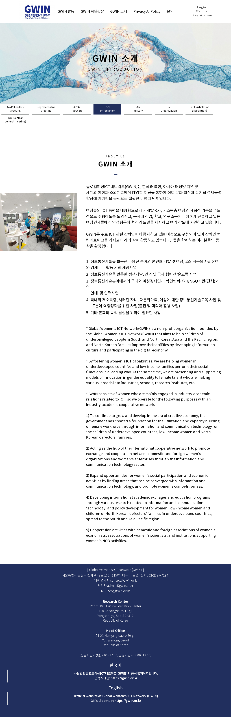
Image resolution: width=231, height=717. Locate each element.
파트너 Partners (76, 109)
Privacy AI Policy (146, 12)
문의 (170, 12)
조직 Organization (169, 109)
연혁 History (138, 109)
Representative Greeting (46, 109)
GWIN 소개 (118, 12)
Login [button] (201, 7)
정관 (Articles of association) (199, 109)
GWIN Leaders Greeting (15, 109)
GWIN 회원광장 (92, 12)
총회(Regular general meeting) (15, 120)
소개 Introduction (107, 109)
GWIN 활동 (66, 12)
